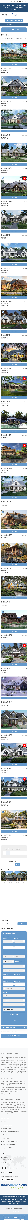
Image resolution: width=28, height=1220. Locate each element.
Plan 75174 (6, 101)
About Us (5, 1135)
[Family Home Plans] (14, 15)
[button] (4, 882)
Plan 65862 (6, 301)
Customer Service (8, 1125)
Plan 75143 (6, 401)
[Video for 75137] (24, 645)
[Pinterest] (11, 1)
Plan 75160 (6, 235)
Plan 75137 (6, 668)
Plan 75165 (6, 335)
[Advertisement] (14, 900)
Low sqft (5, 938)
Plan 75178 (6, 568)
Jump (17, 864)
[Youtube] (20, 1)
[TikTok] (22, 1)
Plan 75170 (6, 502)
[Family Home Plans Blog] (25, 1)
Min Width (5, 974)
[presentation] (2, 876)
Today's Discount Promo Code (11, 1141)
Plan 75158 (6, 802)
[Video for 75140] (24, 445)
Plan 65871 (6, 201)
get (22, 923)
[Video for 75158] (24, 779)
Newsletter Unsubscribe (9, 1144)
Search (15, 1015)
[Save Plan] (3, 45)
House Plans (9, 24)
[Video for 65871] (24, 179)
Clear (14, 1020)
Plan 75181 (6, 602)
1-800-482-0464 (8, 1163)
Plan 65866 (6, 635)
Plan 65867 (6, 168)
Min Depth (5, 981)
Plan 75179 (6, 835)
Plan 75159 (6, 268)
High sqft (17, 938)
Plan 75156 (6, 768)
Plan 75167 (6, 135)
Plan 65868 (6, 735)
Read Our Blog (6, 1138)
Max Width (17, 974)
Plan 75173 (6, 68)
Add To (24, 68)
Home (2, 24)
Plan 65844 (6, 435)
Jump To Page (12, 861)
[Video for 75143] (24, 379)
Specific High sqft (19, 945)
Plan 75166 (6, 702)
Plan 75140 (6, 468)
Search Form (14, 30)
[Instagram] (17, 1)
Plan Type (5, 992)
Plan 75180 (6, 368)
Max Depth (17, 981)
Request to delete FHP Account (11, 1148)
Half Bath (19, 961)
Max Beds (17, 954)
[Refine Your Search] (23, 1217)
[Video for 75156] (24, 745)
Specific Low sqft (8, 945)
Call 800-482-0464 (14, 20)
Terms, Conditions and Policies (11, 1131)
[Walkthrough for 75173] (24, 45)
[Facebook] (14, 1)
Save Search (14, 1036)
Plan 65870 (6, 535)
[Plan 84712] (14, 876)
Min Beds (5, 954)
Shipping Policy (7, 1128)
